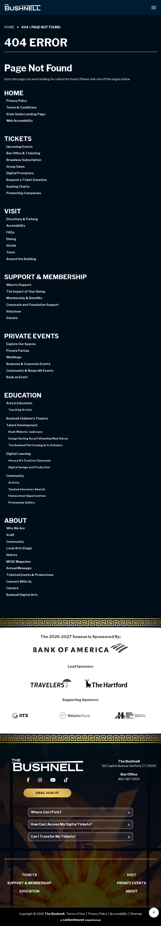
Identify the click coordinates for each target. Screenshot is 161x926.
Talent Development (22, 425)
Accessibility (15, 226)
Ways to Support (18, 285)
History (11, 555)
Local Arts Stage (19, 548)
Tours (10, 252)
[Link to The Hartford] (106, 683)
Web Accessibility (19, 121)
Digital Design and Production (29, 467)
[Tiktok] (66, 780)
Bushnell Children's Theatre (27, 418)
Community (15, 476)
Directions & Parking (22, 219)
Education (23, 395)
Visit (12, 211)
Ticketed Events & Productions (29, 575)
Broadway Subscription (23, 160)
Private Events (31, 336)
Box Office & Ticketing (23, 153)
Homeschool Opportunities (26, 496)
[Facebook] (28, 780)
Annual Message (18, 568)
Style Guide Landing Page (25, 114)
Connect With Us (18, 581)
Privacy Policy (16, 101)
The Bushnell (22, 7)
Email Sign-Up (47, 793)
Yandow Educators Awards (26, 489)
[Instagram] (40, 780)
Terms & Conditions (21, 107)
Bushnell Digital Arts (22, 595)
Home (9, 27)
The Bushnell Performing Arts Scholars (35, 445)
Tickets (18, 139)
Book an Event (17, 377)
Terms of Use (75, 914)
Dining (11, 239)
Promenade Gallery (21, 502)
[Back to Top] (154, 913)
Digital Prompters (20, 173)
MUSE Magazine (18, 562)
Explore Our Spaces (21, 344)
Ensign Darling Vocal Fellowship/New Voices (38, 438)
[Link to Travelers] (51, 683)
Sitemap (136, 914)
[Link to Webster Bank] (82, 715)
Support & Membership (45, 277)
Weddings (13, 357)
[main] (80, 321)
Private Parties (17, 351)
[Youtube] (53, 780)
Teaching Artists (20, 410)
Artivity (13, 482)
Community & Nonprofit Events (29, 371)
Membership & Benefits (24, 298)
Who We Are (15, 528)
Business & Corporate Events (28, 364)
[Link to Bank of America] (80, 648)
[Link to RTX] (27, 715)
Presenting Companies (23, 193)
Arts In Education (19, 403)
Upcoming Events (19, 147)
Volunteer (13, 311)
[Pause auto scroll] (155, 700)
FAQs (10, 232)
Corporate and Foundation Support (32, 305)
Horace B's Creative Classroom (29, 460)
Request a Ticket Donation (26, 180)
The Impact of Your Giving (25, 291)
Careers (12, 588)
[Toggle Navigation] (153, 7)
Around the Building (21, 259)
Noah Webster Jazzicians (25, 432)
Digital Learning (18, 454)
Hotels (11, 245)
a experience (80, 920)
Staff (10, 535)
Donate (12, 318)
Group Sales (15, 167)
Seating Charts (17, 186)
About (15, 521)
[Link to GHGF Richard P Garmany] (137, 715)
